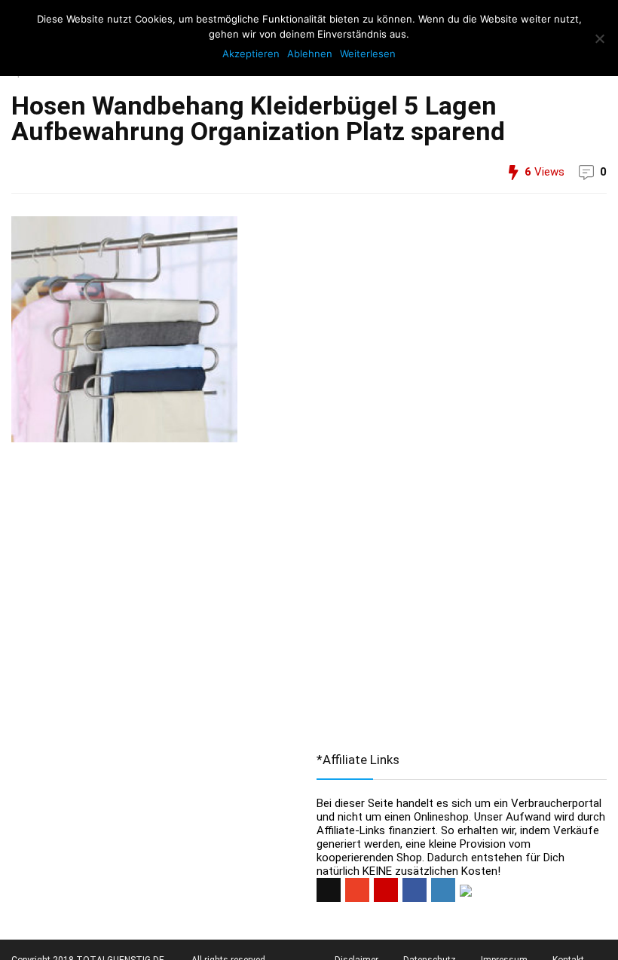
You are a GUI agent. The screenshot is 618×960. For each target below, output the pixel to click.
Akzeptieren (251, 53)
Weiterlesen (368, 53)
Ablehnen (309, 53)
